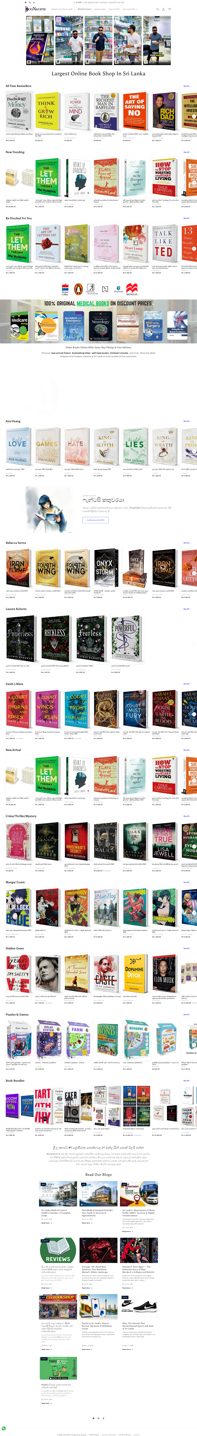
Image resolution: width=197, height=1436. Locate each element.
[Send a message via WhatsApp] (4, 1428)
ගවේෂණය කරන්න (96, 402)
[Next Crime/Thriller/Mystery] (194, 847)
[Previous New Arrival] (3, 780)
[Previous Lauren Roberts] (3, 644)
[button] (62, 9)
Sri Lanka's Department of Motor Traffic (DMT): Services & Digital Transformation (138, 1213)
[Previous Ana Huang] (3, 451)
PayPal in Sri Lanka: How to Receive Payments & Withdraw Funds (97, 1326)
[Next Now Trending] (194, 183)
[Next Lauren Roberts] (194, 644)
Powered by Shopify (79, 1435)
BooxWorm (67, 1435)
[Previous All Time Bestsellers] (3, 116)
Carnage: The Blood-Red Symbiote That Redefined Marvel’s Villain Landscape (95, 1269)
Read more (45, 1223)
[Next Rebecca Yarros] (194, 573)
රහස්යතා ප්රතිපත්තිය (109, 1434)
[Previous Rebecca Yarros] (3, 573)
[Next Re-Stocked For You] (194, 249)
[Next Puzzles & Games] (194, 1045)
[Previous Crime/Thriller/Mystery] (3, 847)
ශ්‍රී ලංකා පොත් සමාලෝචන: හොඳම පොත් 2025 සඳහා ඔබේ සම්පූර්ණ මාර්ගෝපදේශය (57, 1269)
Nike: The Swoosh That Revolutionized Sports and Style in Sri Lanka (137, 1326)
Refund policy (94, 1434)
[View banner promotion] (98, 321)
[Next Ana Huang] (194, 451)
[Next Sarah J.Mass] (194, 714)
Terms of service (125, 1434)
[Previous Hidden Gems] (3, 979)
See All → (187, 86)
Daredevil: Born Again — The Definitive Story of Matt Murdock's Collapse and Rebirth (138, 1269)
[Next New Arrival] (194, 780)
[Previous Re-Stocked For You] (3, 249)
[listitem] (20, 116)
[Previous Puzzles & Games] (3, 1045)
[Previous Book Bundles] (3, 1111)
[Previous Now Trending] (3, 183)
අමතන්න (137, 1434)
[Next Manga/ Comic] (194, 913)
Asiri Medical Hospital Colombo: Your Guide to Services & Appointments (97, 1213)
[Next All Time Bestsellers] (194, 116)
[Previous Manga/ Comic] (3, 913)
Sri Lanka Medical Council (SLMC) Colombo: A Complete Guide (56, 1213)
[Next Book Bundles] (194, 1111)
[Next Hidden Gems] (194, 979)
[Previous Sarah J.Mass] (3, 714)
